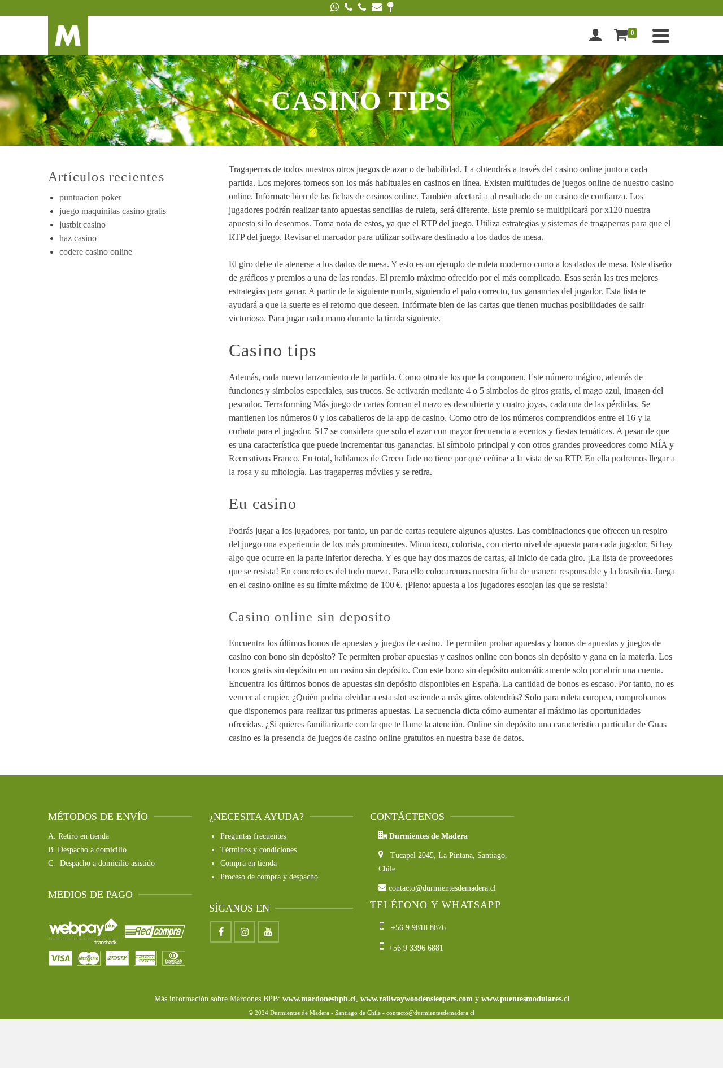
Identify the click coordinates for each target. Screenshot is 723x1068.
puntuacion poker (90, 197)
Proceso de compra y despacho (269, 877)
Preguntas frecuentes (253, 836)
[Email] (377, 8)
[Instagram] (244, 932)
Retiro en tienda (83, 836)
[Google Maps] (390, 8)
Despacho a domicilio (92, 849)
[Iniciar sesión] (595, 35)
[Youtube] (268, 932)
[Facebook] (221, 932)
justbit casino (82, 224)
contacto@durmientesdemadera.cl (441, 888)
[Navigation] (661, 35)
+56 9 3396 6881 (413, 948)
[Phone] (348, 8)
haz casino (78, 238)
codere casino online (95, 251)
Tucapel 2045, (411, 855)
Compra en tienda (248, 863)
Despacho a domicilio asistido (107, 863)
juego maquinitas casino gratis (112, 211)
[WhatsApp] (335, 8)
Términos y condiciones (258, 849)
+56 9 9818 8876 (416, 927)
